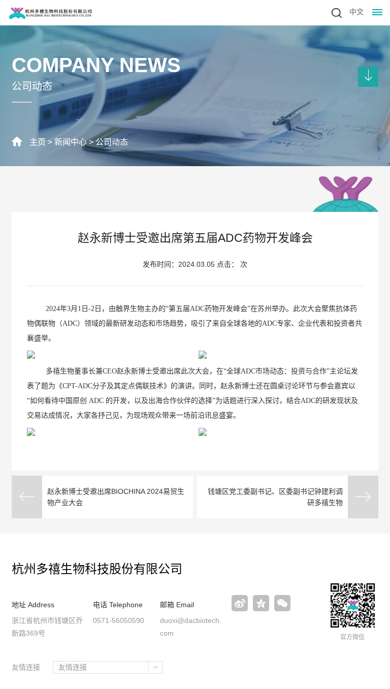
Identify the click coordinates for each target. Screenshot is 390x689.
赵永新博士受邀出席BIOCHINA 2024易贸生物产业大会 (115, 497)
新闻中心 (70, 142)
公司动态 (111, 142)
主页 (37, 142)
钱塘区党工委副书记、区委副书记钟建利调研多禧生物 (275, 497)
